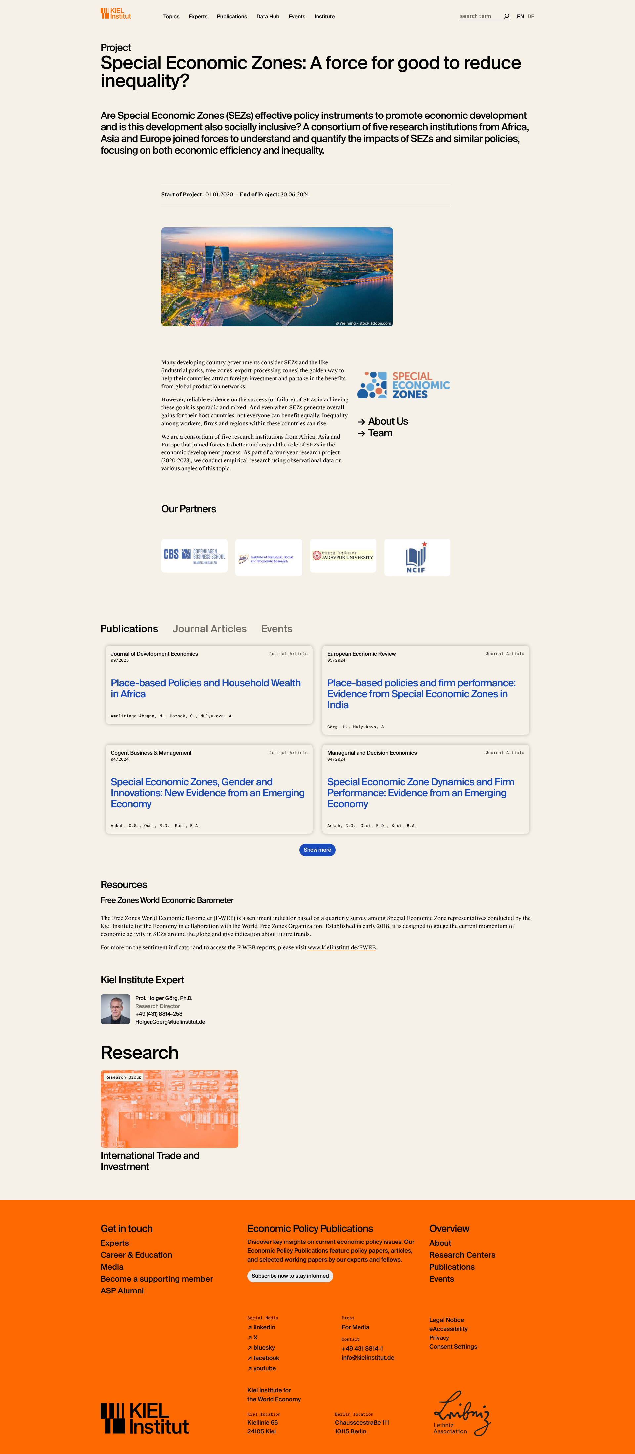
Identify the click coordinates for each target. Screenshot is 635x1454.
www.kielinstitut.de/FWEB (342, 947)
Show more (317, 849)
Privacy (439, 1338)
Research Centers (462, 1255)
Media (112, 1267)
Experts (115, 1243)
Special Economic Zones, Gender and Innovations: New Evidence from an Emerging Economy (208, 793)
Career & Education (136, 1255)
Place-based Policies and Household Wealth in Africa (206, 689)
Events (441, 1279)
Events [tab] (277, 628)
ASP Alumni (122, 1291)
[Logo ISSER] (268, 557)
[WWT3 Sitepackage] (125, 13)
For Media (355, 1327)
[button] (171, 16)
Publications (452, 1267)
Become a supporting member (157, 1279)
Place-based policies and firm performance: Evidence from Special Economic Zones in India (421, 694)
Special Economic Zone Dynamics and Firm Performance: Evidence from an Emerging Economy (420, 793)
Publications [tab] (129, 628)
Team (380, 433)
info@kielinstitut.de (368, 1358)
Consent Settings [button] (453, 1347)
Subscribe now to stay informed (290, 1275)
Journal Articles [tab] (209, 628)
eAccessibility (448, 1329)
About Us (388, 421)
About (440, 1243)
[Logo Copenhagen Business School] (194, 556)
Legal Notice (446, 1320)
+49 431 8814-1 (362, 1349)
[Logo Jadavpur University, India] (343, 556)
